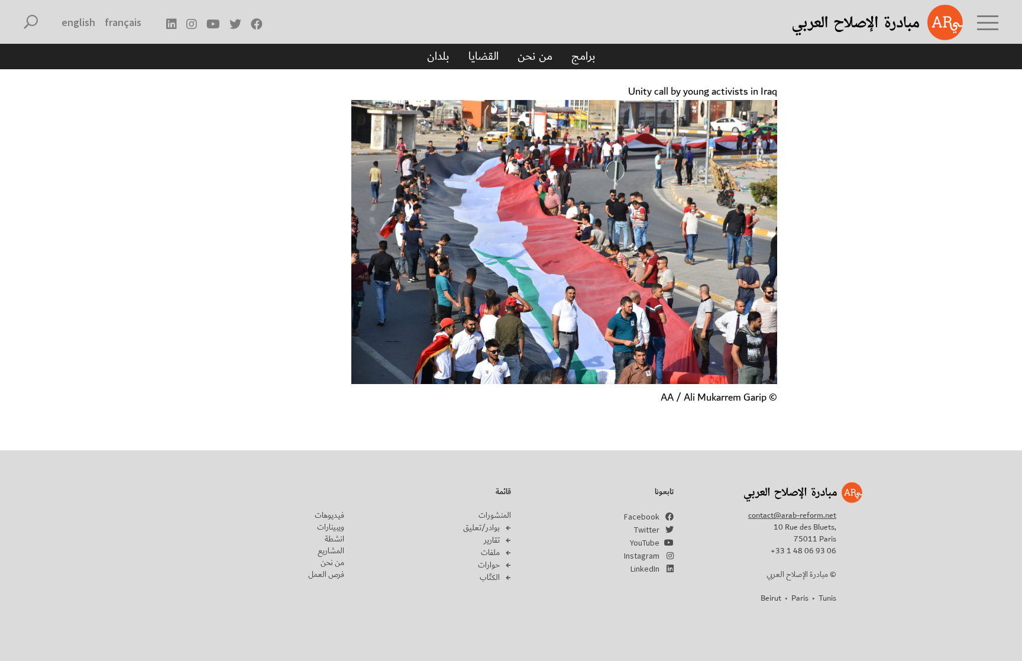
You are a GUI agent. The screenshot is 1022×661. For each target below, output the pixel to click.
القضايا (483, 56)
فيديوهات (329, 515)
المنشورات (494, 515)
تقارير (492, 540)
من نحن (535, 56)
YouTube (644, 542)
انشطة (334, 539)
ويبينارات (330, 527)
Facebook (641, 516)
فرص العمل (326, 574)
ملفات (490, 552)
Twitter (646, 529)
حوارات (489, 565)
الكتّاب (490, 577)
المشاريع (331, 550)
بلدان (438, 56)
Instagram (641, 555)
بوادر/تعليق (481, 527)
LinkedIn (644, 568)
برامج (583, 56)
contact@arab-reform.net (792, 515)
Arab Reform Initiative (862, 22)
